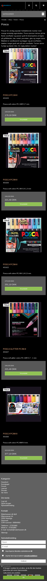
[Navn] (23, 542)
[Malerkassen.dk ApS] (6, 6)
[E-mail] (23, 546)
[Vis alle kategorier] (43, 14)
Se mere (4, 493)
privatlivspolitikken (30, 556)
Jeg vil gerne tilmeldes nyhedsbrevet (21, 550)
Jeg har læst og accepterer (21, 556)
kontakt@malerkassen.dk (16, 530)
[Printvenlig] (45, 20)
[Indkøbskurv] (43, 5)
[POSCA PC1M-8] (23, 70)
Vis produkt (23, 119)
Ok (24, 577)
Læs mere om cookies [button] (11, 573)
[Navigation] (29, 5)
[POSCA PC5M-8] (23, 239)
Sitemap (4, 533)
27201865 (13, 525)
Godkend (23, 561)
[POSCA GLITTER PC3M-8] (23, 324)
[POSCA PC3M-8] (23, 155)
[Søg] (36, 5)
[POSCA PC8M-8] (23, 409)
